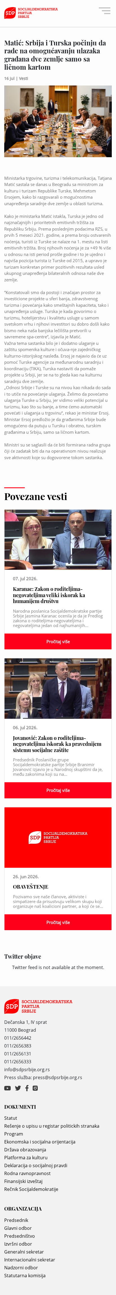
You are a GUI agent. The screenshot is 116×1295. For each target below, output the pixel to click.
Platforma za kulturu (26, 1157)
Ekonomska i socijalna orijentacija (39, 1142)
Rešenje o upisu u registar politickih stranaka (51, 1126)
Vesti (23, 78)
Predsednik (16, 1220)
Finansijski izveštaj (23, 1181)
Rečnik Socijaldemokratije (31, 1189)
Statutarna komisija (25, 1275)
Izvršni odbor (18, 1244)
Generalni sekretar (24, 1252)
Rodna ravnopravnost (27, 1173)
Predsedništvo (19, 1236)
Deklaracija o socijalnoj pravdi (35, 1165)
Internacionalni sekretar (29, 1260)
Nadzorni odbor (21, 1268)
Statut (10, 1118)
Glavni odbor (18, 1228)
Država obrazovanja (25, 1150)
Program (13, 1134)
